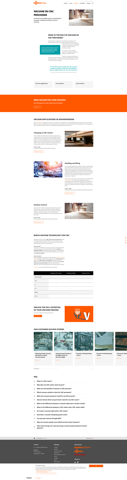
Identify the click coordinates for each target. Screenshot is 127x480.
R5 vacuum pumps (58, 451)
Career (55, 460)
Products (56, 447)
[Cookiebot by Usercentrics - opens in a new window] (29, 478)
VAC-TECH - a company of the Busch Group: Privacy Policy (48, 475)
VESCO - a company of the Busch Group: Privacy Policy (47, 474)
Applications (56, 452)
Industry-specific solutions (59, 454)
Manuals (56, 449)
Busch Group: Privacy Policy (42, 471)
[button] (90, 368)
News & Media (57, 461)
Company (56, 458)
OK (96, 465)
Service (55, 456)
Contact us (36, 267)
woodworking (40, 122)
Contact (83, 1)
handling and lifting (69, 180)
